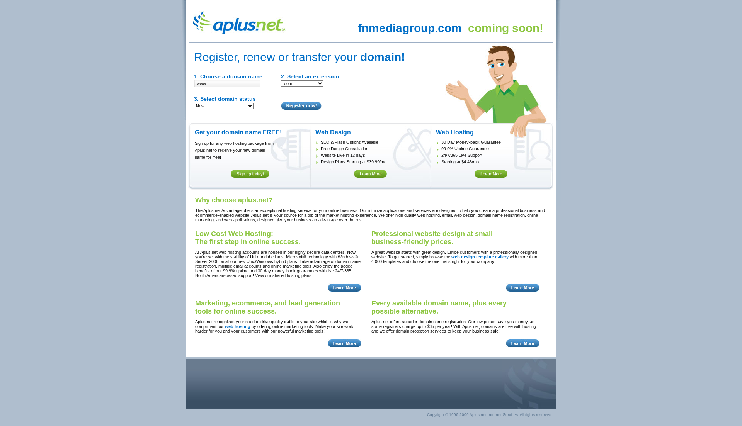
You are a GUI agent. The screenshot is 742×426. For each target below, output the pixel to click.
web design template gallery (480, 257)
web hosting (237, 326)
